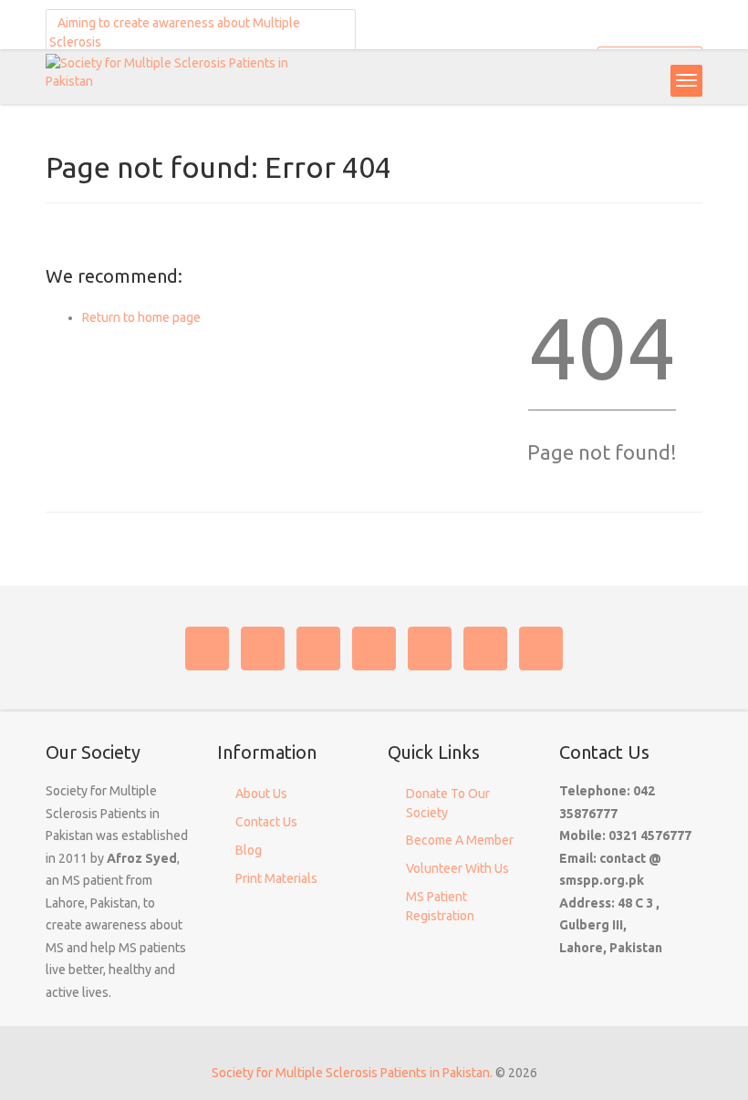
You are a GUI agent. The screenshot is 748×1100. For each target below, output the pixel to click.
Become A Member (460, 840)
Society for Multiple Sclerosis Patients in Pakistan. (352, 1072)
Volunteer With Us (457, 868)
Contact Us (266, 822)
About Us (261, 793)
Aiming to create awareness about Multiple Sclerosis (174, 32)
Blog (248, 850)
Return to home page (141, 317)
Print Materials (276, 878)
